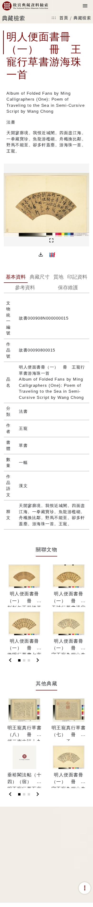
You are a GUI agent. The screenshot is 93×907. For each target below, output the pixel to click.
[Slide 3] (29, 660)
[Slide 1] (19, 660)
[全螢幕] (51, 240)
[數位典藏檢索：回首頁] (25, 6)
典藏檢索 (82, 18)
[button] (40, 254)
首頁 (63, 18)
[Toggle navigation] (85, 6)
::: (54, 18)
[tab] (16, 277)
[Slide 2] (24, 660)
